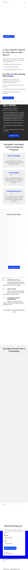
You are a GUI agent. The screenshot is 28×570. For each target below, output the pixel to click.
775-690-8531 (6, 569)
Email (5, 541)
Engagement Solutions (14, 252)
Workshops (14, 238)
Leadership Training (14, 259)
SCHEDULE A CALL (8, 36)
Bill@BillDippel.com (15, 569)
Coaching (14, 224)
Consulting (14, 231)
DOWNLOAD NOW (10, 548)
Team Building (14, 245)
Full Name (6, 535)
